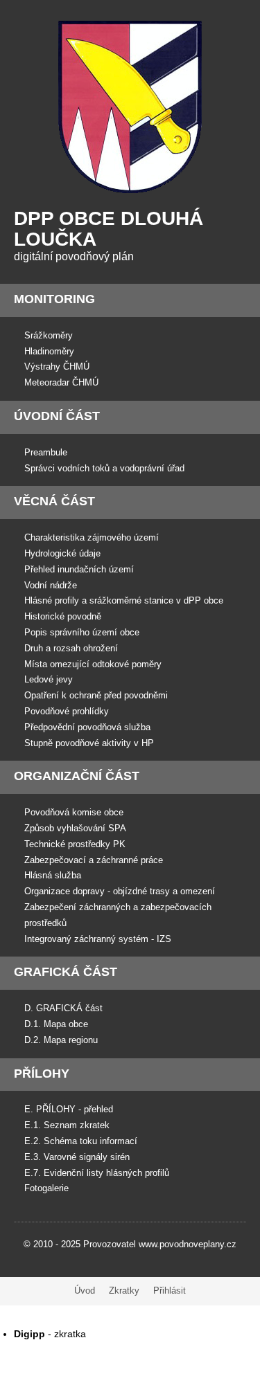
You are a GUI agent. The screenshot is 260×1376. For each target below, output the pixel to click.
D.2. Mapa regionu (61, 1040)
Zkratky (124, 1290)
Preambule (45, 452)
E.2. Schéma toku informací (80, 1141)
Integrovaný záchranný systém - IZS (97, 939)
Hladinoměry (49, 351)
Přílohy (41, 1073)
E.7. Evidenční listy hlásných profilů (96, 1173)
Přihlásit (169, 1290)
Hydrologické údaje (62, 553)
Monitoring (54, 299)
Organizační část (76, 776)
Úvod (84, 1290)
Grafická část (65, 972)
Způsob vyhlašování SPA (75, 828)
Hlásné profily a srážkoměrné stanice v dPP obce (123, 600)
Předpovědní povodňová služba (87, 727)
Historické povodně (62, 616)
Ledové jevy (48, 679)
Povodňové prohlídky (66, 711)
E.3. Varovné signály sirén (77, 1157)
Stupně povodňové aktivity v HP (89, 743)
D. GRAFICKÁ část (63, 1008)
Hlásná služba (52, 875)
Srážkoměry (48, 335)
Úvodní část (57, 416)
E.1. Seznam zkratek (67, 1125)
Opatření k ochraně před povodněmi (96, 695)
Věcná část (54, 501)
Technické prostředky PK (74, 844)
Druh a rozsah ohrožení (71, 648)
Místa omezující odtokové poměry (93, 664)
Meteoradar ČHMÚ (61, 382)
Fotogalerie (46, 1188)
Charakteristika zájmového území (91, 537)
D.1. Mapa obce (56, 1024)
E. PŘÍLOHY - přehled (68, 1109)
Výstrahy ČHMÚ (56, 366)
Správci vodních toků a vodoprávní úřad (104, 468)
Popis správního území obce (81, 632)
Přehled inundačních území (79, 569)
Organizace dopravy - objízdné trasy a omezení (119, 891)
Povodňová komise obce (73, 812)
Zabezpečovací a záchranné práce (93, 860)
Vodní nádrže (50, 585)
